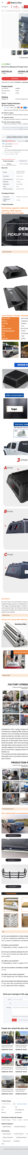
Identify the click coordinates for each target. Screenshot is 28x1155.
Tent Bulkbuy (17, 1141)
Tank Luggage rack (19, 1109)
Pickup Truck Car (6, 1141)
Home (2, 10)
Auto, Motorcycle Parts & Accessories (13, 10)
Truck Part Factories (18, 1134)
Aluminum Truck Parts (8, 1137)
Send (14, 1020)
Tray (2, 1109)
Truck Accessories (7, 1134)
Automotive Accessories (19, 1126)
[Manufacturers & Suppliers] (14, 2)
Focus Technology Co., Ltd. (18, 1149)
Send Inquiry (14, 78)
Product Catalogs (22, 1104)
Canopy (3, 1107)
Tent (16, 1107)
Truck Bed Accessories (21, 1137)
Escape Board (18, 1112)
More (2, 1143)
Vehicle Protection (7, 1126)
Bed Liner (3, 1112)
